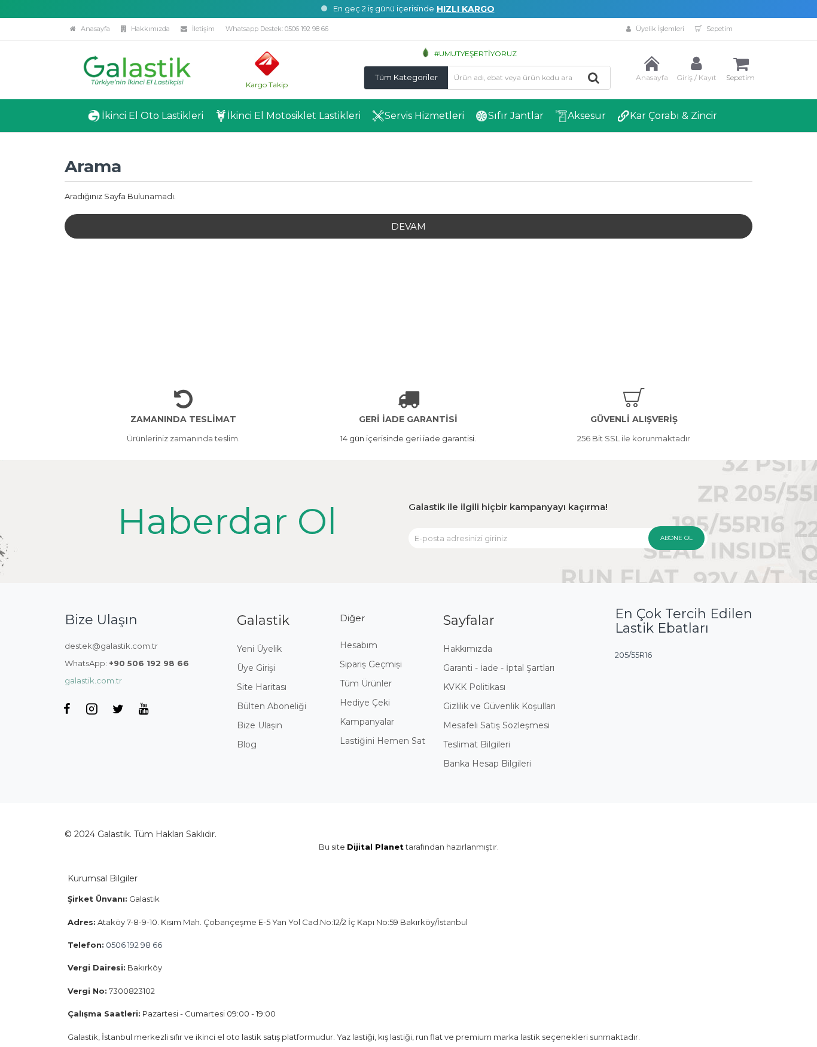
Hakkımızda (149, 29)
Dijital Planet (375, 846)
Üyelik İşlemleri (659, 29)
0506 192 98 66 (306, 29)
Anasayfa (94, 29)
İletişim (202, 29)
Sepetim (719, 29)
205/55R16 (633, 655)
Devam (408, 226)
